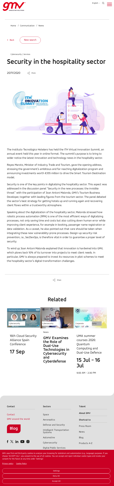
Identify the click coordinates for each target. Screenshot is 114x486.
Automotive (49, 437)
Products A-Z (85, 443)
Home (13, 26)
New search (30, 40)
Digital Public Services (54, 448)
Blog (14, 428)
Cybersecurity (16, 54)
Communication (27, 26)
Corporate (80, 324)
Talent (82, 406)
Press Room (85, 426)
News (41, 26)
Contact (11, 414)
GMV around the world (18, 419)
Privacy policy (7, 464)
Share (33, 73)
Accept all (56, 481)
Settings (56, 471)
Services (26, 54)
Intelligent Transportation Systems (56, 431)
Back (12, 40)
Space (46, 414)
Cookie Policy (21, 464)
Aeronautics (49, 420)
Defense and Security (54, 425)
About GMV (85, 413)
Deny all (56, 476)
